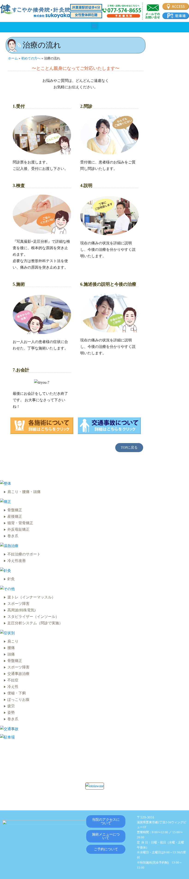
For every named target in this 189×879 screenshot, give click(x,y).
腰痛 (11, 648)
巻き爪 (12, 536)
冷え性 (12, 687)
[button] (94, 26)
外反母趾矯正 (18, 529)
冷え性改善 (16, 561)
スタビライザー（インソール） (33, 617)
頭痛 (11, 654)
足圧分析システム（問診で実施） (35, 623)
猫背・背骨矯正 (20, 523)
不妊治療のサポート (24, 554)
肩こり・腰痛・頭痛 (24, 492)
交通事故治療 (18, 674)
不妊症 (12, 680)
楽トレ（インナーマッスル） (31, 597)
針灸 (11, 579)
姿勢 (11, 712)
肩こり (12, 641)
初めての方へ (31, 58)
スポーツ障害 (18, 604)
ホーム (13, 58)
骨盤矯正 (14, 510)
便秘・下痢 (16, 693)
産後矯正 (14, 516)
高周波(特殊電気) (21, 610)
